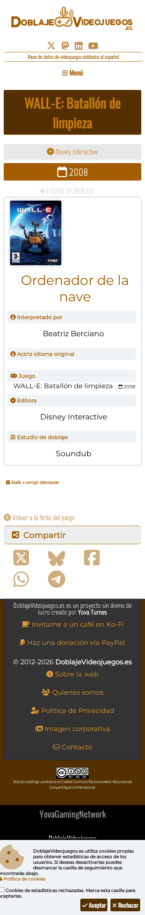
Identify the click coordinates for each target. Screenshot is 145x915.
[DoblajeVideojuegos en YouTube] (93, 45)
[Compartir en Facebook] (92, 558)
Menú (75, 72)
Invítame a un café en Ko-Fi (77, 624)
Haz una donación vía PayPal (75, 643)
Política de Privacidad (76, 711)
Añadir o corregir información (34, 482)
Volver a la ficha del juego (43, 517)
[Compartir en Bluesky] (56, 558)
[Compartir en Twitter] (21, 558)
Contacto (76, 747)
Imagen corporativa (76, 729)
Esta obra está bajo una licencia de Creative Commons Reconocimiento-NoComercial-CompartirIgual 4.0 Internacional (73, 784)
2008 (77, 172)
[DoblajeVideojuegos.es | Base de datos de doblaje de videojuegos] (72, 18)
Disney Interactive (76, 151)
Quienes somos (77, 692)
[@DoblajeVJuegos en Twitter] (51, 45)
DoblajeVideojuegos (73, 838)
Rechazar (127, 905)
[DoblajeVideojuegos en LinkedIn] (78, 45)
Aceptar (96, 905)
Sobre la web (76, 674)
